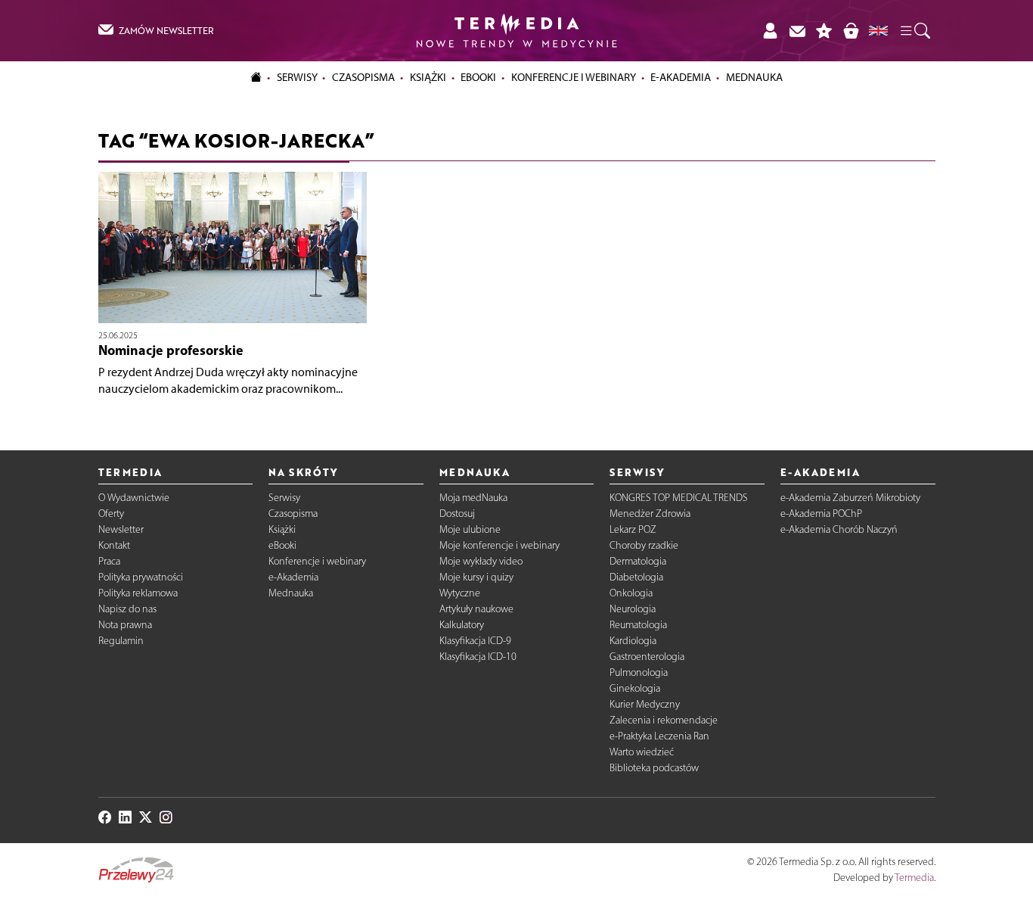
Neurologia (633, 608)
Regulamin (121, 640)
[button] (914, 31)
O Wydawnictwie (133, 497)
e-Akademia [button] (680, 77)
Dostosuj (457, 513)
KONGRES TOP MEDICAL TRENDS (679, 497)
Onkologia (631, 593)
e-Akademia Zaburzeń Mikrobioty (850, 497)
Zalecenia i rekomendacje (664, 720)
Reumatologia (638, 624)
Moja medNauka (473, 497)
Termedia (914, 877)
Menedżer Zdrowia (650, 513)
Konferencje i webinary (317, 561)
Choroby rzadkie (644, 545)
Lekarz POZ (633, 529)
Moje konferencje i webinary (499, 545)
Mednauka (290, 593)
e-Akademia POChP (821, 513)
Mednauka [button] (754, 77)
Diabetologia (636, 577)
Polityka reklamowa (138, 593)
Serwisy (284, 497)
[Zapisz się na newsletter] (797, 30)
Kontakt (114, 545)
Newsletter (121, 529)
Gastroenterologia (647, 656)
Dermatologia (638, 561)
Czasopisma (293, 513)
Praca (109, 561)
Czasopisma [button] (363, 77)
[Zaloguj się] (769, 30)
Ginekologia (635, 688)
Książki (428, 77)
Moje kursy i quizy (476, 577)
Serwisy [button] (297, 77)
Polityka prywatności (140, 577)
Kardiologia (633, 640)
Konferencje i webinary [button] (573, 77)
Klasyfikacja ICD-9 (475, 640)
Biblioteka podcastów (654, 767)
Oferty (111, 513)
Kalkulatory (461, 624)
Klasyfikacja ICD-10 (477, 656)
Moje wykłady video (481, 561)
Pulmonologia (639, 672)
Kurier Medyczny (645, 704)
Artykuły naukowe (476, 608)
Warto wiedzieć (642, 751)
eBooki (478, 77)
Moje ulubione (470, 529)
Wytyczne (459, 593)
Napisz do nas (127, 608)
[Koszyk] (850, 30)
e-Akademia (293, 577)
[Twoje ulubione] (824, 30)
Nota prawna (125, 624)
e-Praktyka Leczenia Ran (659, 736)
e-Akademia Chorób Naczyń (839, 529)
